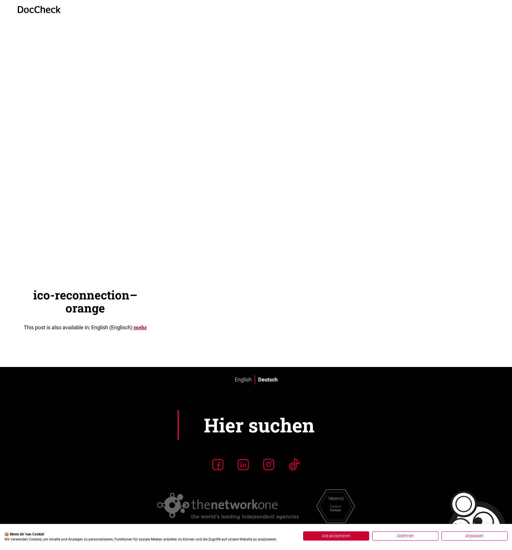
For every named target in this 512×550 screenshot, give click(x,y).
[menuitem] (243, 379)
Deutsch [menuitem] (268, 379)
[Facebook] (218, 464)
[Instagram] (268, 464)
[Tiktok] (294, 464)
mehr (140, 327)
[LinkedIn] (243, 464)
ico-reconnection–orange (85, 301)
